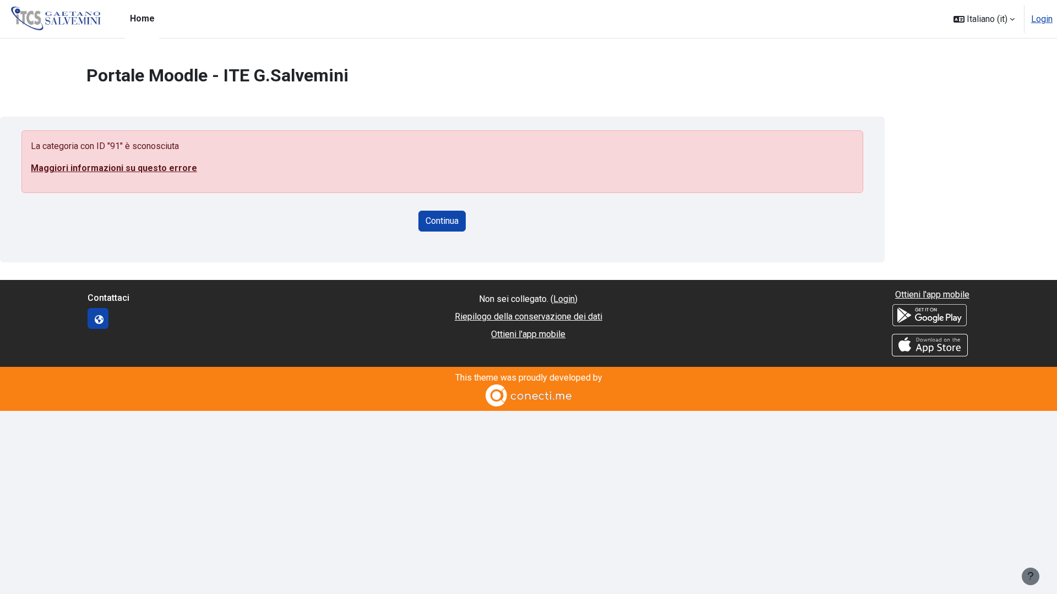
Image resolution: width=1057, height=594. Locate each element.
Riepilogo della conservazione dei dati (528, 316)
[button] (984, 19)
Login (1042, 19)
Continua (442, 221)
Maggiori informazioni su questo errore (114, 168)
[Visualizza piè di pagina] (1030, 576)
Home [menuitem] (142, 18)
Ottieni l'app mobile (528, 334)
